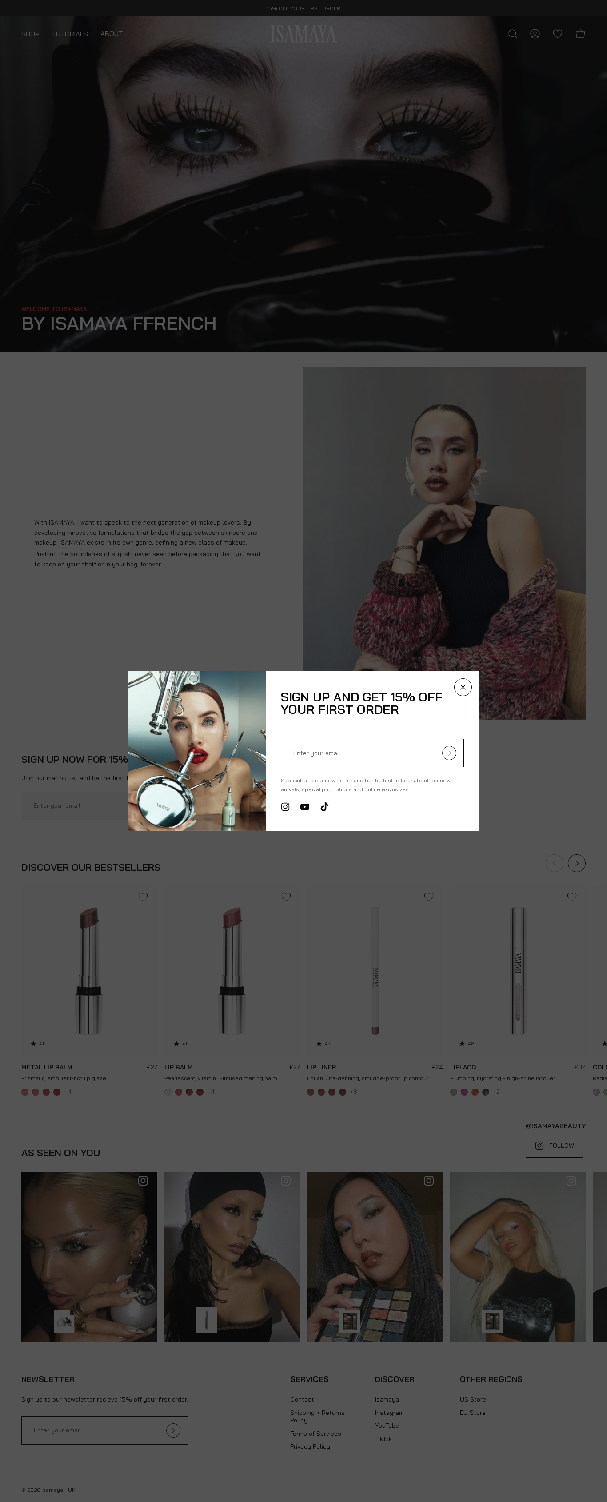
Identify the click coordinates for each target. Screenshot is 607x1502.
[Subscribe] (449, 753)
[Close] (463, 687)
